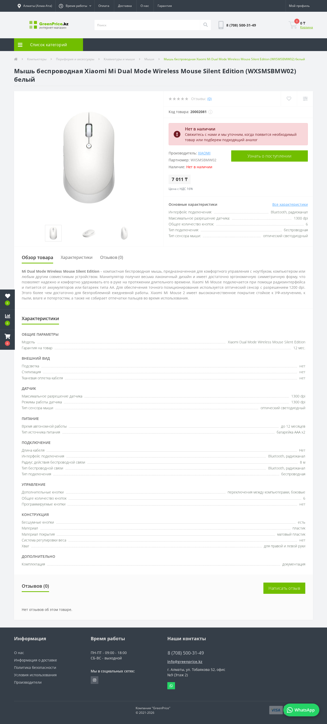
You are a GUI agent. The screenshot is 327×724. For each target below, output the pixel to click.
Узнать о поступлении (269, 156)
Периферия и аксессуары (75, 59)
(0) (209, 98)
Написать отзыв (284, 588)
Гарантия (165, 6)
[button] (74, 6)
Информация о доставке (35, 660)
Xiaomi (204, 153)
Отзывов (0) (111, 257)
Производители (28, 682)
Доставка (125, 6)
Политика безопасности (35, 667)
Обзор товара (37, 257)
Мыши (149, 59)
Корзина (306, 27)
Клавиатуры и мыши (119, 59)
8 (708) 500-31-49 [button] (186, 653)
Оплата (103, 6)
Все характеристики (290, 204)
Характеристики (76, 257)
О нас (145, 6)
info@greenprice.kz (184, 661)
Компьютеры (36, 59)
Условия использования (35, 674)
